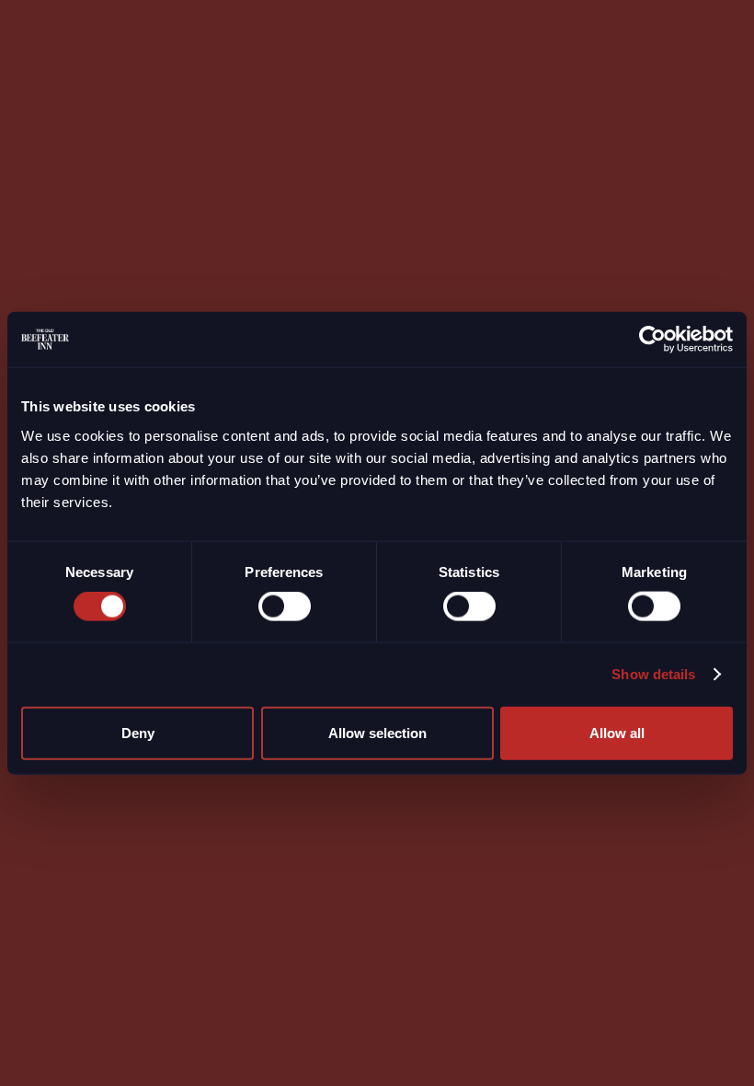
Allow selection (377, 732)
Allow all (617, 732)
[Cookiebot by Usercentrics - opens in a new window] (652, 339)
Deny (137, 732)
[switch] (284, 606)
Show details (653, 674)
